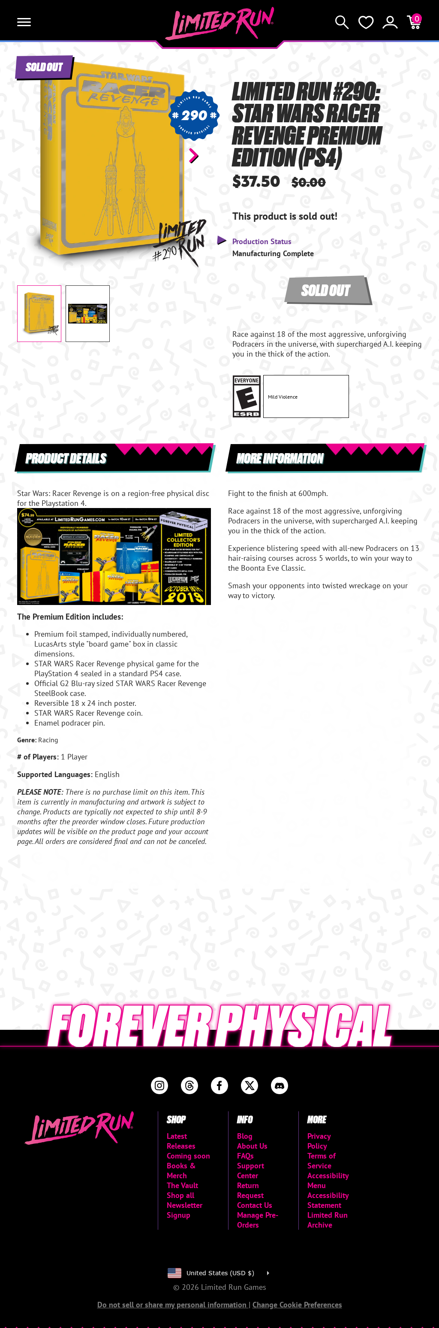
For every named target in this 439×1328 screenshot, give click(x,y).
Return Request (250, 1190)
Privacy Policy (319, 1141)
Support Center (250, 1170)
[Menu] (24, 22)
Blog (245, 1136)
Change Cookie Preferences (297, 1305)
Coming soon (188, 1156)
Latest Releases (181, 1141)
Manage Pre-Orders (257, 1220)
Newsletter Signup (184, 1210)
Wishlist (366, 22)
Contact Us (254, 1205)
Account (390, 22)
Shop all (180, 1195)
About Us (252, 1146)
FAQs (245, 1156)
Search (342, 22)
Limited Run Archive (327, 1220)
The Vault (182, 1185)
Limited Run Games (219, 23)
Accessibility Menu (328, 1180)
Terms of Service (321, 1161)
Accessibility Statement (328, 1200)
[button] (30, 155)
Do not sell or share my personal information (173, 1305)
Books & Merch (181, 1170)
